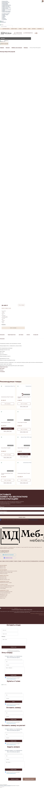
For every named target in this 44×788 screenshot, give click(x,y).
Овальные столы (3, 596)
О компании (4, 19)
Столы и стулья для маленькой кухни (7, 585)
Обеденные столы (5, 2)
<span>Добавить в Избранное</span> (13, 386)
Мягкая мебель (5, 1)
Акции (3, 17)
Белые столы (2, 598)
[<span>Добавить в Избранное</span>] (7, 391)
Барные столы (2, 566)
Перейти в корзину (15, 779)
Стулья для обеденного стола (5, 587)
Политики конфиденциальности (33, 519)
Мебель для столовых (6, 7)
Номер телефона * (3, 511)
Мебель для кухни (5, 6)
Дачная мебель (5, 4)
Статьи (23, 561)
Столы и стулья (3, 584)
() (6, 43)
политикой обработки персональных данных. (13, 651)
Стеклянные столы (3, 595)
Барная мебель (5, 3)
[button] (7, 429)
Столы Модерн (3, 588)
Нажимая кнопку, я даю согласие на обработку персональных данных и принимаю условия (20, 519)
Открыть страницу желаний (5, 785)
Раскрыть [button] (4, 324)
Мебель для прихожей (6, 8)
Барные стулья (3, 567)
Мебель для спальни (6, 11)
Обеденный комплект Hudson (6, 582)
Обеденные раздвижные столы (6, 591)
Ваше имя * (2, 506)
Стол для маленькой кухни (5, 592)
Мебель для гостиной (6, 10)
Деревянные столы (3, 594)
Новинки (4, 16)
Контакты (4, 18)
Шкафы (3, 9)
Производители (34, 561)
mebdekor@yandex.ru (29, 32)
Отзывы (3, 15)
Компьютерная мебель (6, 5)
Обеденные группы (4, 581)
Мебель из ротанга (3, 573)
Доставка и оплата (5, 13)
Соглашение (41, 614)
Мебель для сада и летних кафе (6, 572)
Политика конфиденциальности (37, 613)
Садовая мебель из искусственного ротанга (8, 571)
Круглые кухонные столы (5, 579)
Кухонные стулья (3, 578)
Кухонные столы (3, 576)
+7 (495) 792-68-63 (18, 32)
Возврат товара (5, 14)
